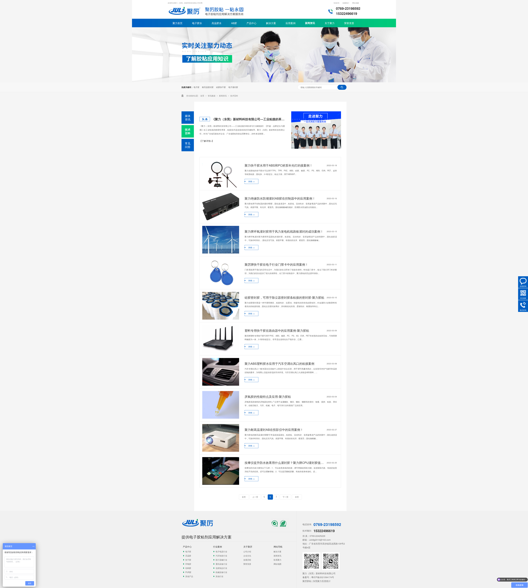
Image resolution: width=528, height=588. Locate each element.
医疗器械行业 (221, 559)
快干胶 (188, 559)
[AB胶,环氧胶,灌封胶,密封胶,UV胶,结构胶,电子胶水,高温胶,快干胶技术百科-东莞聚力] (185, 16)
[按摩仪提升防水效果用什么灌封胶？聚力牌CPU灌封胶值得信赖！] (220, 471)
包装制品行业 (221, 568)
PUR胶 (188, 572)
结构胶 (188, 568)
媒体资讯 (187, 117)
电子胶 (196, 87)
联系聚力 (277, 559)
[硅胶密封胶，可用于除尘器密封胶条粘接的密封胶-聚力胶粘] (220, 306)
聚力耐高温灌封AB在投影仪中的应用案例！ (274, 429)
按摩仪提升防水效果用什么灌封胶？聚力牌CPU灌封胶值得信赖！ (285, 462)
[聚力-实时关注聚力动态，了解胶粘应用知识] (264, 81)
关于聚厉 (247, 546)
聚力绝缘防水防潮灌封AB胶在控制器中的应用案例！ (280, 198)
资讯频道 (212, 95)
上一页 (255, 497)
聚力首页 (177, 23)
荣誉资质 (349, 23)
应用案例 (290, 23)
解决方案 (271, 23)
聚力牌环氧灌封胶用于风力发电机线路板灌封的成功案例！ (284, 231)
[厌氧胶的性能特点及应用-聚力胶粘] (220, 405)
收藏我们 (346, 3)
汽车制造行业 (221, 555)
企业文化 (247, 555)
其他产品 (189, 576)
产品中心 (251, 23)
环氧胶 (188, 564)
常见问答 (187, 145)
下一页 (285, 497)
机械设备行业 (221, 572)
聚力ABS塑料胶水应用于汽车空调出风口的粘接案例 (279, 363)
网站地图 (355, 3)
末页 (297, 497)
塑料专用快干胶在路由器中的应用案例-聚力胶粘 (277, 330)
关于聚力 (330, 23)
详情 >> (251, 181)
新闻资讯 (310, 23)
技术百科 (234, 95)
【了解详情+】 (207, 140)
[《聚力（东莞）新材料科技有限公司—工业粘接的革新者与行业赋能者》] (316, 130)
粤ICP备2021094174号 (322, 577)
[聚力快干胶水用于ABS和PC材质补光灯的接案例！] (220, 173)
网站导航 (278, 546)
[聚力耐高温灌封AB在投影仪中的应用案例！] (220, 438)
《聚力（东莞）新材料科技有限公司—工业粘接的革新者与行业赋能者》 (248, 119)
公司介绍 (247, 551)
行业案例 (217, 546)
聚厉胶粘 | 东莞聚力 (312, 581)
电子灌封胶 (233, 87)
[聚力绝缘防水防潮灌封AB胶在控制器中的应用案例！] (220, 206)
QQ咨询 (336, 3)
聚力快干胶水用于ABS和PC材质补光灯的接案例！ (279, 165)
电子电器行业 (221, 551)
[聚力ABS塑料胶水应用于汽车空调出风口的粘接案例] (220, 372)
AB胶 (234, 23)
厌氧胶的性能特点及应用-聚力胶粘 (268, 396)
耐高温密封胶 (208, 87)
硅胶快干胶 (221, 87)
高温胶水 (217, 23)
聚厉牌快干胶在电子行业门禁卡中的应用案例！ (276, 264)
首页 (202, 95)
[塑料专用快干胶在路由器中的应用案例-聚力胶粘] (220, 339)
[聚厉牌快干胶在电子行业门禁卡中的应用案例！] (220, 273)
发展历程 (247, 559)
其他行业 (219, 576)
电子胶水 (197, 23)
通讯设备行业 (221, 564)
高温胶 (188, 555)
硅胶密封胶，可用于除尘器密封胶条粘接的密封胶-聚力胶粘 (284, 297)
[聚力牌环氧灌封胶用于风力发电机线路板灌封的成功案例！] (220, 240)
